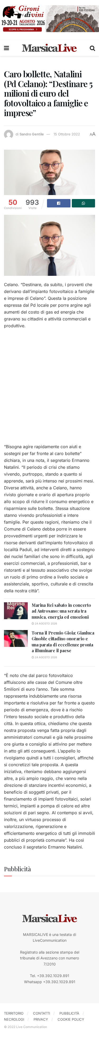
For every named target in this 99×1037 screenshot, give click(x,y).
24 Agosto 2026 (45, 623)
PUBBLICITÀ (69, 1013)
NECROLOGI (14, 1019)
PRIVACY (41, 1019)
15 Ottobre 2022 (67, 134)
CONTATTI (41, 1013)
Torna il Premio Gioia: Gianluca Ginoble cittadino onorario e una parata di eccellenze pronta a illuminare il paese (63, 641)
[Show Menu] (6, 48)
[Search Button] (92, 48)
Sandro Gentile (32, 134)
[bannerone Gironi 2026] (49, 18)
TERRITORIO (13, 1013)
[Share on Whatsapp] (83, 203)
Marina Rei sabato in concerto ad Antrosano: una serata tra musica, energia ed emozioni (61, 611)
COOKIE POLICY (71, 1019)
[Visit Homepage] (49, 48)
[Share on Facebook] (58, 203)
